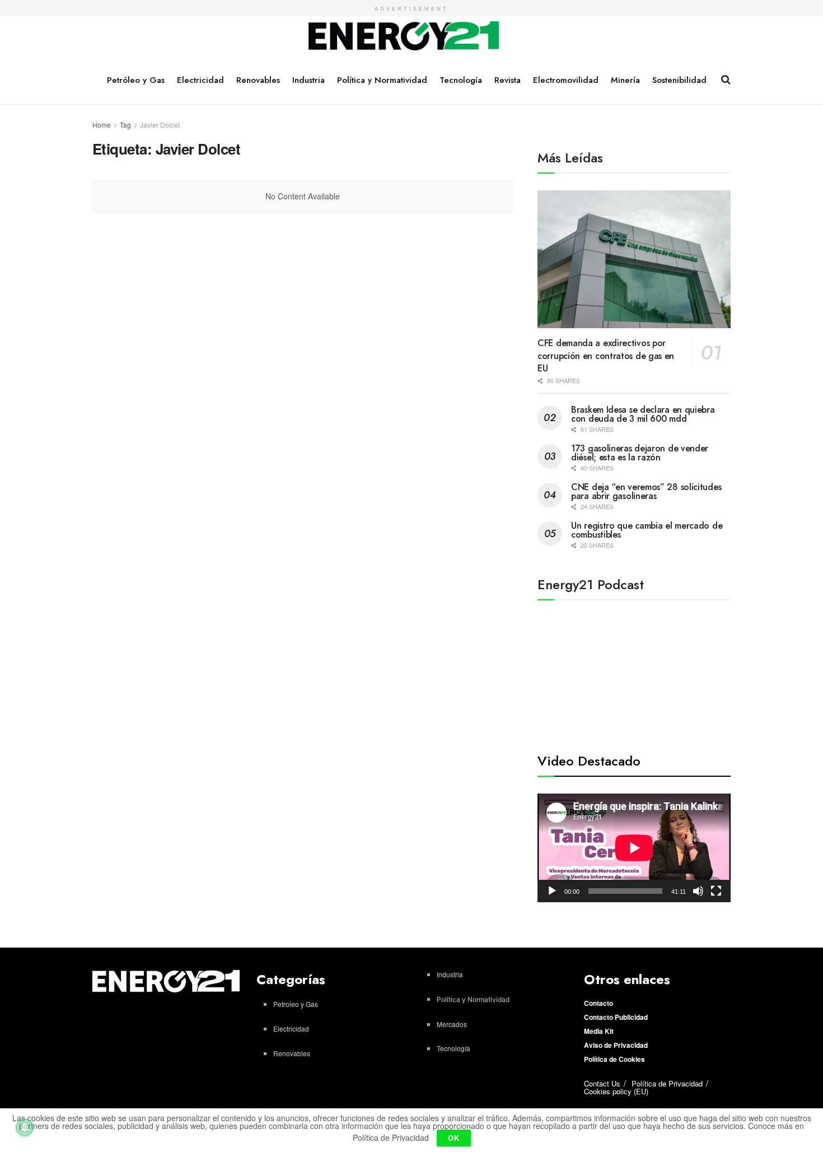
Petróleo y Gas (136, 80)
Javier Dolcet (160, 124)
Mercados (452, 1024)
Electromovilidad (565, 80)
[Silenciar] (698, 891)
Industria (308, 80)
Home (101, 124)
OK (454, 1137)
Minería (625, 80)
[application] (634, 848)
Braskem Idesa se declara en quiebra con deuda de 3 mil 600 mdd (643, 414)
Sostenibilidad (679, 80)
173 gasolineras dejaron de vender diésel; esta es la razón (639, 453)
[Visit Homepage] (403, 36)
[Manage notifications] (25, 1127)
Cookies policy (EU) (616, 1091)
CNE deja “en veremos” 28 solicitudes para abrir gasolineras (646, 491)
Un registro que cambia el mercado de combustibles (646, 530)
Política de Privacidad (667, 1083)
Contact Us (602, 1083)
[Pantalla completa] (716, 891)
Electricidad (200, 80)
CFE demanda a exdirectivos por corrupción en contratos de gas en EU (605, 356)
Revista (507, 80)
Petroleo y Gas (295, 1004)
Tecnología (460, 80)
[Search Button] (726, 80)
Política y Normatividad (382, 80)
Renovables (258, 80)
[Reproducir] (552, 891)
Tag (125, 124)
